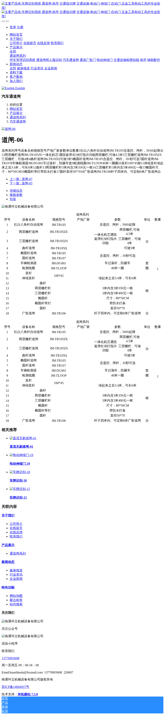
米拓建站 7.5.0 (28, 694)
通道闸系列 (18, 117)
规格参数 (16, 195)
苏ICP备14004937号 (15, 687)
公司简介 (16, 523)
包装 (13, 199)
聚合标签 (16, 600)
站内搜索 (16, 604)
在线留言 (16, 528)
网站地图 (16, 595)
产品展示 (16, 113)
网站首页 (16, 34)
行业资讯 (16, 574)
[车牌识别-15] (20, 489)
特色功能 (8, 587)
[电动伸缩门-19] (21, 455)
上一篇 (21, 179)
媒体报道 (16, 570)
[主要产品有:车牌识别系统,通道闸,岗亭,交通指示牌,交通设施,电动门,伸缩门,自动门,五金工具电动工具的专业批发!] (82, 10)
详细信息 (16, 190)
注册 (20, 27)
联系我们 (16, 536)
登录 (13, 27)
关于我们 (8, 515)
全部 (13, 51)
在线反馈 (16, 532)
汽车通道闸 (18, 121)
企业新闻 (16, 578)
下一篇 (21, 183)
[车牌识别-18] (20, 472)
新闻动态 (8, 562)
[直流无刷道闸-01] (23, 438)
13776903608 (10, 658)
